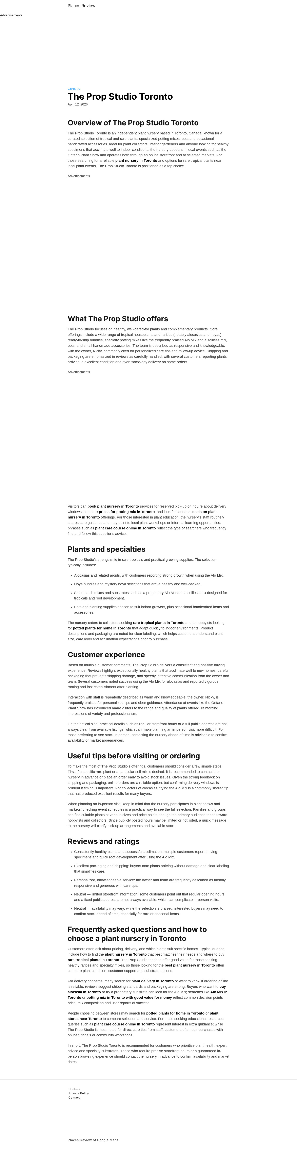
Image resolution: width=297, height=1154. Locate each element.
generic (74, 88)
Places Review (81, 6)
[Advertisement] (148, 48)
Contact (74, 1097)
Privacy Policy (78, 1093)
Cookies (74, 1089)
